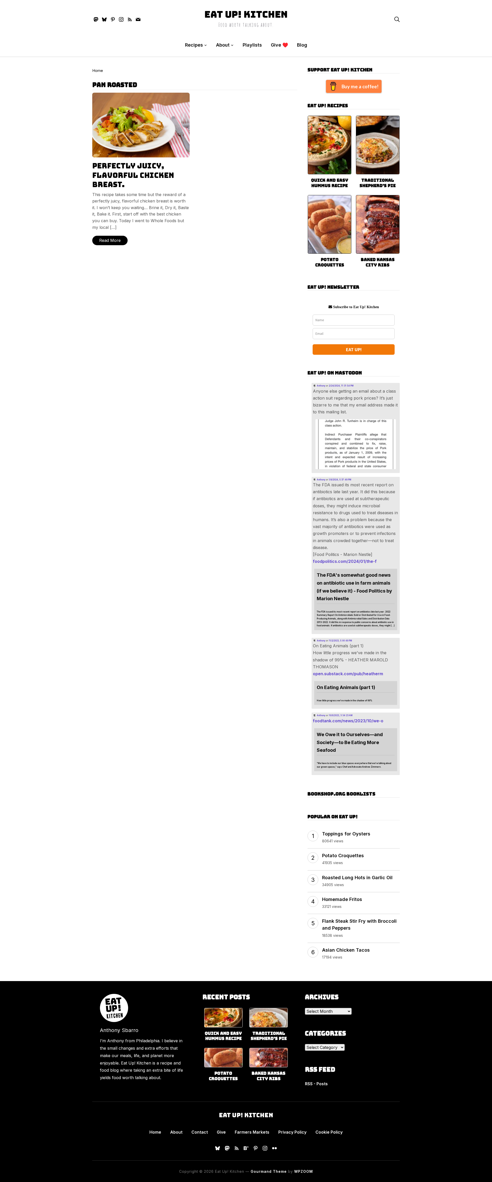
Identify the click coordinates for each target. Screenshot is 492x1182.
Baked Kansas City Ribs (378, 262)
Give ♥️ (279, 45)
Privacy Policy (292, 1132)
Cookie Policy (329, 1132)
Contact (199, 1132)
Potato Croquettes (329, 262)
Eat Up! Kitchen (246, 14)
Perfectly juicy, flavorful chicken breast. (133, 175)
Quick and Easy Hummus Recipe (329, 183)
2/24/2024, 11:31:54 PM (341, 385)
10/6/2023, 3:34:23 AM (341, 715)
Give (221, 1132)
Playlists (252, 45)
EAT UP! (354, 349)
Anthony (320, 385)
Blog (302, 45)
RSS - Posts (316, 1083)
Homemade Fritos (342, 899)
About (223, 45)
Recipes (194, 45)
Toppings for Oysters (346, 833)
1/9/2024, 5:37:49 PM (340, 479)
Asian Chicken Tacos (346, 950)
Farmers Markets (252, 1132)
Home (97, 70)
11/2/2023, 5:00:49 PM (340, 640)
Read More (110, 240)
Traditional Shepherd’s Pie (378, 183)
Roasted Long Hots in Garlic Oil (357, 877)
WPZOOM (303, 1171)
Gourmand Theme (269, 1171)
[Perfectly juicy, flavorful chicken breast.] (141, 96)
